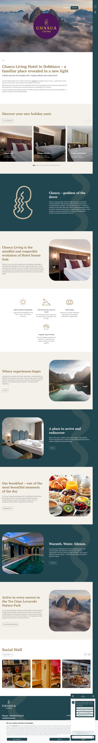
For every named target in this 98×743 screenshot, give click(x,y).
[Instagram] (85, 654)
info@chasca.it (8, 718)
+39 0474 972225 (16, 715)
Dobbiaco (35, 81)
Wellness (53, 563)
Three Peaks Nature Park (10, 624)
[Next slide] (89, 120)
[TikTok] (89, 654)
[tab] (34, 165)
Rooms (52, 448)
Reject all (60, 739)
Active (5, 390)
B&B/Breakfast (7, 508)
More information (17, 739)
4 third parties (15, 725)
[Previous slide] (85, 120)
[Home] (95, 12)
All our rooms (7, 120)
